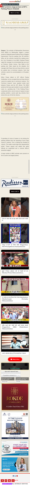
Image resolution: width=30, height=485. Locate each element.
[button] (15, 209)
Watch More (16, 359)
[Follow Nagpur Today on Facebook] (13, 476)
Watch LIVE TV (15, 191)
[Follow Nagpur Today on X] (15, 476)
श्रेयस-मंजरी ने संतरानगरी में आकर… (11, 371)
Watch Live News (15, 12)
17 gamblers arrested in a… (11, 375)
